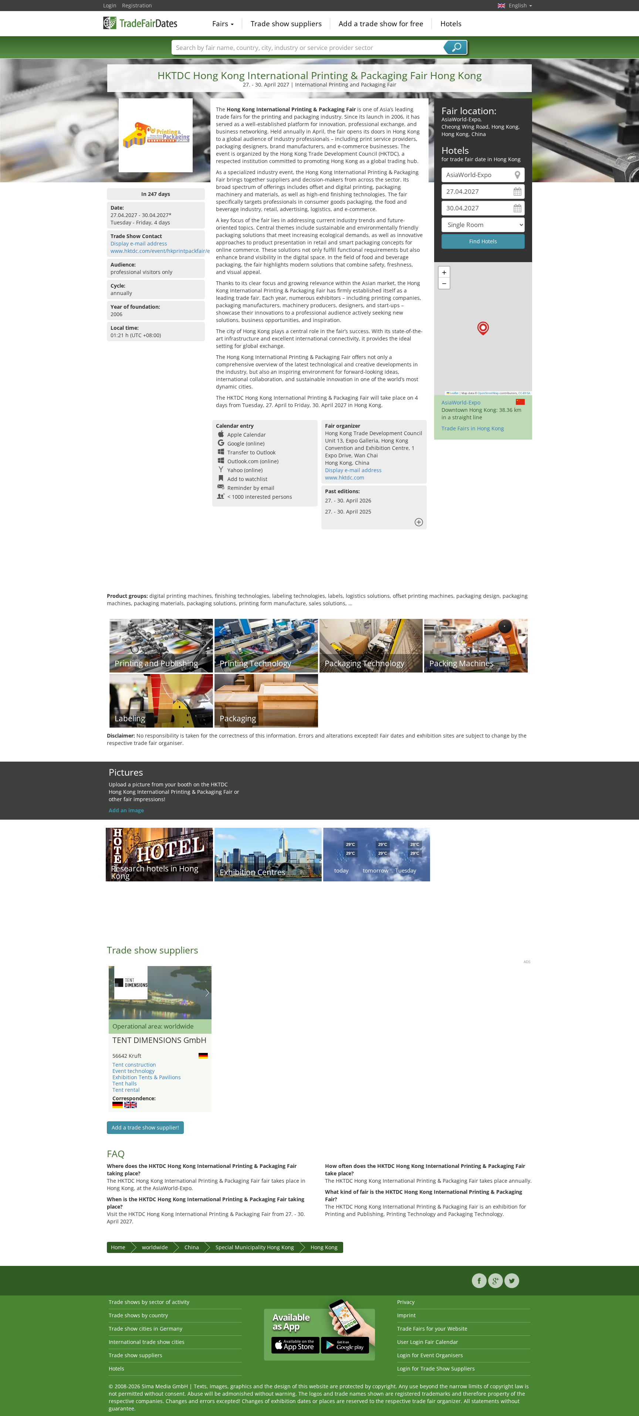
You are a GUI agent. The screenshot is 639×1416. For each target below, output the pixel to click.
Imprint (406, 1315)
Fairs (221, 23)
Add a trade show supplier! (145, 1127)
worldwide (155, 1247)
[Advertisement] (319, 568)
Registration (137, 5)
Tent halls (124, 1083)
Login (109, 5)
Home (118, 1247)
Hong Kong (324, 1247)
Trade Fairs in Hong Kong (473, 428)
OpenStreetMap (488, 393)
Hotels (451, 23)
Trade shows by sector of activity (149, 1301)
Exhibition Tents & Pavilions (146, 1077)
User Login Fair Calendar (427, 1341)
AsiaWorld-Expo (461, 402)
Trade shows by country (138, 1315)
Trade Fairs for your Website (432, 1328)
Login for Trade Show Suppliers (436, 1368)
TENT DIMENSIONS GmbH (159, 1040)
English (518, 5)
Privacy (406, 1301)
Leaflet (454, 393)
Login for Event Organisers (430, 1355)
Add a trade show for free (381, 23)
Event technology (133, 1070)
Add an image (126, 810)
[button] (483, 328)
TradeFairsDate (140, 23)
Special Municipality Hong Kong (255, 1247)
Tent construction (134, 1064)
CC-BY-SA (524, 393)
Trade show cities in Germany (145, 1328)
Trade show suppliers (286, 23)
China (192, 1247)
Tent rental (126, 1089)
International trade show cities (147, 1341)
